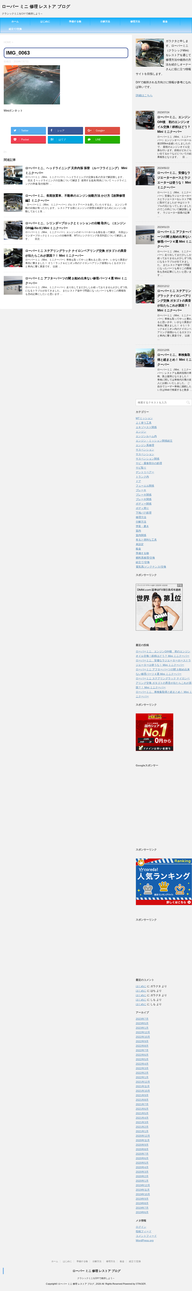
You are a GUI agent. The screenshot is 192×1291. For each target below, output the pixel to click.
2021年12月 (143, 1081)
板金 (165, 21)
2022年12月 (143, 1032)
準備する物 (75, 21)
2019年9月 (142, 1198)
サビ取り (141, 467)
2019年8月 (142, 1203)
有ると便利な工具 (146, 539)
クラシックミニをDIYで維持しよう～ (96, 1278)
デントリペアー (145, 472)
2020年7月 (142, 1153)
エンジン (141, 431)
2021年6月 (142, 1108)
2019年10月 (143, 1194)
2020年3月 (142, 1171)
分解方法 (105, 21)
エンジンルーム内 (146, 436)
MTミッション (144, 418)
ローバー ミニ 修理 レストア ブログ (36, 6)
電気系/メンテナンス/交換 (151, 566)
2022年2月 (142, 1072)
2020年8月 (142, 1149)
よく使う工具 (144, 422)
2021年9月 (142, 1095)
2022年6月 (142, 1054)
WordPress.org (145, 1240)
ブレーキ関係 (144, 494)
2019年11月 (143, 1189)
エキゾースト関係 (146, 427)
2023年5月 (142, 1023)
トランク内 (142, 476)
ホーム (15, 21)
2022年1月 (142, 1077)
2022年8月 (142, 1045)
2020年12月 (143, 1135)
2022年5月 (142, 1059)
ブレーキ (141, 490)
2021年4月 (142, 1117)
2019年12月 (143, 1185)
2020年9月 (142, 1144)
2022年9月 (142, 1041)
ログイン (141, 1226)
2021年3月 (142, 1122)
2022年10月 (143, 1036)
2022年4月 (142, 1063)
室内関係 (141, 535)
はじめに (45, 21)
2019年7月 (142, 1207)
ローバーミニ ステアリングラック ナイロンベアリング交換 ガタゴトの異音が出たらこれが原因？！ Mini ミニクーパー (174, 300)
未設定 (140, 544)
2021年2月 (142, 1126)
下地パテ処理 (144, 512)
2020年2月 (142, 1176)
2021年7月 (142, 1104)
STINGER (141, 1284)
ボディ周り (142, 508)
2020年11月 (143, 1140)
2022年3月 (142, 1068)
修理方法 (135, 21)
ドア (138, 481)
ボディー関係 (144, 503)
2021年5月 (142, 1113)
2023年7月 (142, 1018)
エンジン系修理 (145, 445)
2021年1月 (142, 1131)
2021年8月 (142, 1099)
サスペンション (145, 449)
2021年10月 (143, 1090)
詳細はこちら (144, 95)
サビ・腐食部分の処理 (149, 463)
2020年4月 (142, 1167)
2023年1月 (142, 1027)
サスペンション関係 (147, 458)
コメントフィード (146, 1235)
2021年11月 (143, 1086)
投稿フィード (144, 1231)
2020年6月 (142, 1158)
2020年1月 (142, 1180)
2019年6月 (142, 1212)
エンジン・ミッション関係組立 (154, 440)
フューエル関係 (145, 485)
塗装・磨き (142, 526)
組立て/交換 (15, 29)
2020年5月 (142, 1162)
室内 (138, 530)
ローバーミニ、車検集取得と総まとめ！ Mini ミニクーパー (174, 359)
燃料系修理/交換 (145, 557)
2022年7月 (142, 1050)
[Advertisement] (164, 807)
